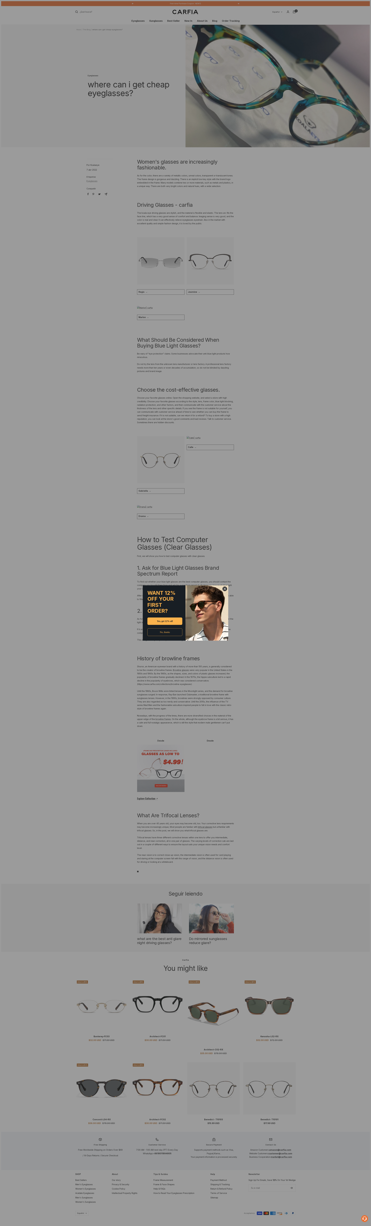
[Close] (224, 588)
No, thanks (165, 632)
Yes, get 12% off (165, 621)
